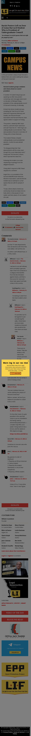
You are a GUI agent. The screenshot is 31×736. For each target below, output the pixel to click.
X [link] (28, 361)
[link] (15, 361)
